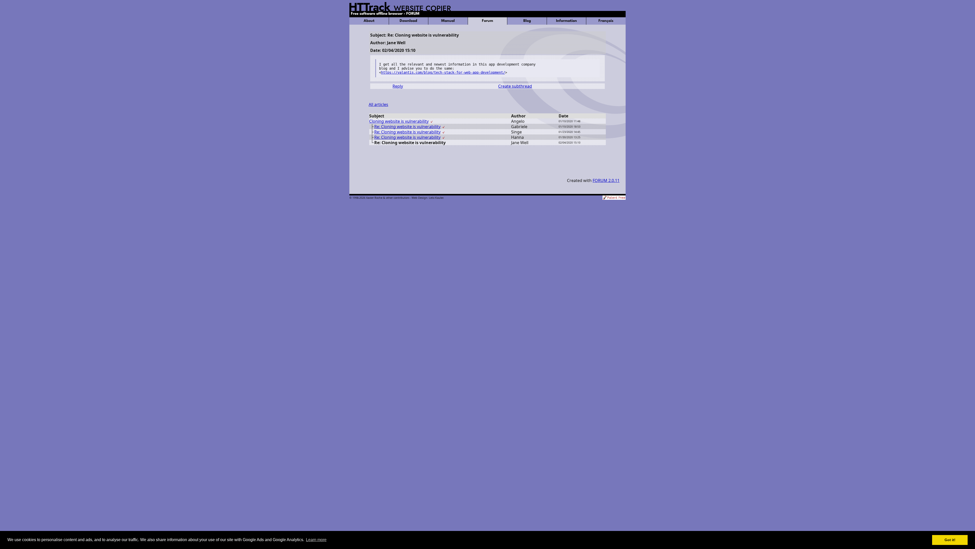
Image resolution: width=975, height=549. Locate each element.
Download (408, 21)
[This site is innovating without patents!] (614, 198)
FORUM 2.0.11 (606, 180)
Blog (527, 21)
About (369, 21)
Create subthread (515, 86)
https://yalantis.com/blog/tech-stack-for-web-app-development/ (443, 72)
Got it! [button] (950, 540)
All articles (378, 104)
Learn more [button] (316, 540)
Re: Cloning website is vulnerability (407, 126)
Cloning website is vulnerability (399, 121)
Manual (448, 21)
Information (566, 21)
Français (605, 21)
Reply (398, 86)
